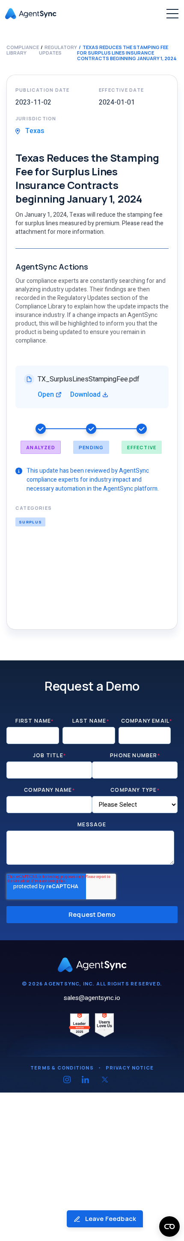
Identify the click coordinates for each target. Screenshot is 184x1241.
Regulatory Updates (58, 50)
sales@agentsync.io (92, 998)
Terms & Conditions (62, 1067)
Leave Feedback (110, 1218)
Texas (34, 131)
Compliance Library (22, 50)
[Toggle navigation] (172, 13)
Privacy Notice (130, 1067)
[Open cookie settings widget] (169, 1226)
